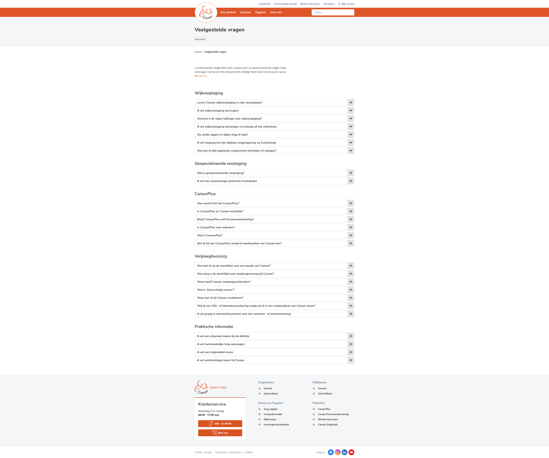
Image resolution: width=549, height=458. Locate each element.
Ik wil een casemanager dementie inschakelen (227, 181)
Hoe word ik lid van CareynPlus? (218, 203)
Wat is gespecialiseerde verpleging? (220, 173)
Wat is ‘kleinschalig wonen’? (215, 290)
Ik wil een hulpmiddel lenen (215, 352)
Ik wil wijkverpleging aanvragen (218, 110)
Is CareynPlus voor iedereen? (216, 227)
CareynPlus (265, 3)
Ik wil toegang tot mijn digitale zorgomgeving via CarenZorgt (236, 143)
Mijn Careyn (348, 3)
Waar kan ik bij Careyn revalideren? (220, 298)
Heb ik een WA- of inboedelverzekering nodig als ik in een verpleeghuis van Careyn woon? (256, 306)
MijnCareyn (270, 419)
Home (198, 51)
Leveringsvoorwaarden (276, 424)
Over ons (276, 12)
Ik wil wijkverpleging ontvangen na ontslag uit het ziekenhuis (237, 127)
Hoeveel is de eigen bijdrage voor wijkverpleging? (229, 119)
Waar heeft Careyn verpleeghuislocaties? (224, 282)
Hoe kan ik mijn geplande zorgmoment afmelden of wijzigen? (237, 151)
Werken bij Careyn (310, 3)
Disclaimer (235, 452)
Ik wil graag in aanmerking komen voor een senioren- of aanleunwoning (244, 314)
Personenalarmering (285, 3)
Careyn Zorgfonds (328, 424)
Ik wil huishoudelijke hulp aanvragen (221, 344)
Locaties (245, 12)
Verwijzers (329, 3)
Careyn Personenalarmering (333, 414)
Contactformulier (273, 414)
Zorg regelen (271, 409)
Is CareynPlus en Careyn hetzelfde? (220, 211)
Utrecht (268, 388)
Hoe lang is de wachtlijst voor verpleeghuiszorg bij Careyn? (235, 274)
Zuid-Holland (271, 393)
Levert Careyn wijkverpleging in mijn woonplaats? (229, 102)
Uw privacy (221, 452)
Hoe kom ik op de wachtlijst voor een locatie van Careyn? (234, 266)
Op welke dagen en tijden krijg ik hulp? (222, 135)
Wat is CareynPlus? (210, 235)
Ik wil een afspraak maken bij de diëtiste (223, 336)
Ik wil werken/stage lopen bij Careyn (220, 360)
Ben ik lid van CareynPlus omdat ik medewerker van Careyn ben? (239, 243)
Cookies (248, 452)
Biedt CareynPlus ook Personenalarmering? (225, 219)
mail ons (202, 75)
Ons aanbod (227, 12)
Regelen (260, 12)
